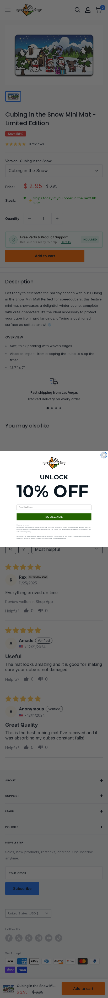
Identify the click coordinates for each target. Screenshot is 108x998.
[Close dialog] (104, 455)
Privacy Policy (49, 536)
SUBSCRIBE (54, 517)
